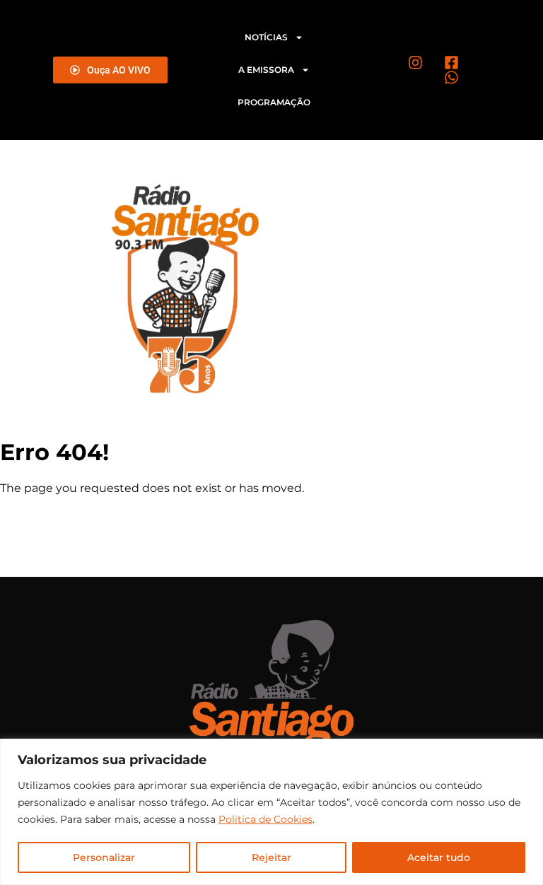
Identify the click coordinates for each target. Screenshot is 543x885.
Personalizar (104, 857)
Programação (274, 102)
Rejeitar (271, 857)
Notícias (266, 37)
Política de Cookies (265, 819)
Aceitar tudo (438, 857)
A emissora (266, 69)
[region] (271, 812)
